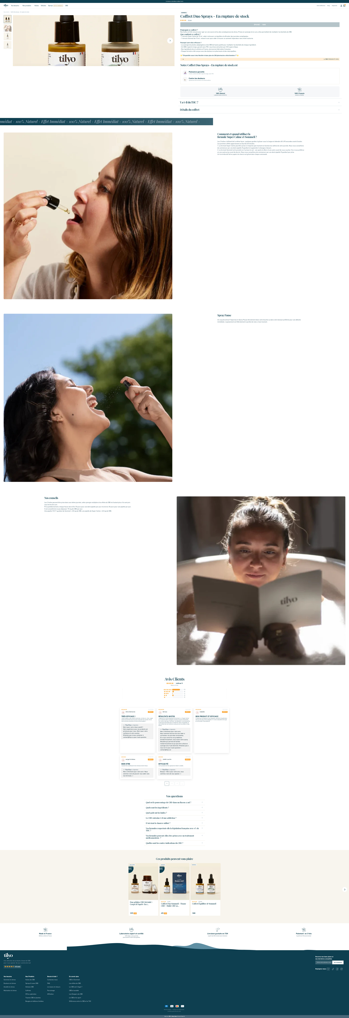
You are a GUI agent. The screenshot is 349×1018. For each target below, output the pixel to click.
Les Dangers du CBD (76, 994)
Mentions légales (167, 1009)
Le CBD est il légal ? (75, 987)
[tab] (181, 59)
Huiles (37, 5)
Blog (328, 5)
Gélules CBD (29, 987)
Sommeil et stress (10, 980)
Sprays (50, 5)
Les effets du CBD (75, 983)
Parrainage (51, 990)
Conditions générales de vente (174, 1011)
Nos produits (27, 5)
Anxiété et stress (9, 987)
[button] (7, 19)
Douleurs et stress (10, 983)
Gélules (43, 5)
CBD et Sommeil (74, 980)
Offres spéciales (30, 994)
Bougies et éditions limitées (34, 1001)
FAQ (48, 983)
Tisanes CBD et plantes (33, 998)
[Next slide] (170, 41)
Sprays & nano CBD (31, 983)
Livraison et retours (53, 987)
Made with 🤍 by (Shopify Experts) (174, 1016)
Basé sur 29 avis (174, 685)
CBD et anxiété (74, 990)
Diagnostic (334, 5)
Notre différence (321, 5)
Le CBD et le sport (75, 998)
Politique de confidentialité (178, 1009)
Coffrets (28, 990)
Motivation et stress (10, 990)
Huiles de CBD (30, 980)
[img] (128, 710)
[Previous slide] (4, 889)
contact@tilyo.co (128, 737)
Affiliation (50, 994)
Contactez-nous (52, 980)
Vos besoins (15, 5)
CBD (66, 5)
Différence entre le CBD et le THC (80, 1001)
